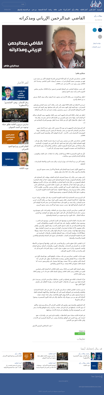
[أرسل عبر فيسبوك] (100, 30)
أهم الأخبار (22, 82)
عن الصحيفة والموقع (24, 9)
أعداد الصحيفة (42, 9)
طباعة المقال (97, 43)
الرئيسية (99, 9)
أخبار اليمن (92, 9)
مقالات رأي (75, 9)
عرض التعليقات (96, 47)
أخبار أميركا (66, 9)
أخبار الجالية (83, 9)
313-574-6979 (63, 381)
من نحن (34, 9)
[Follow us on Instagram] (83, 382)
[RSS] (78, 382)
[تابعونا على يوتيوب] (89, 382)
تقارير (60, 9)
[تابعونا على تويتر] (94, 382)
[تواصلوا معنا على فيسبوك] (100, 382)
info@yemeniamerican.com (90, 387)
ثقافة (55, 9)
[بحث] (4, 4)
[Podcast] (72, 382)
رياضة (50, 9)
